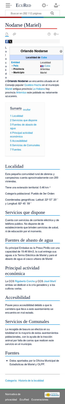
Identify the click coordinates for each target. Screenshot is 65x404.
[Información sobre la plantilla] (61, 50)
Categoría (10, 380)
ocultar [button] (27, 109)
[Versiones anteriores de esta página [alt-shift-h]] (49, 34)
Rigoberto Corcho (25, 281)
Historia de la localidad (31, 380)
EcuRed (23, 5)
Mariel (8, 88)
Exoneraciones (39, 399)
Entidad (15, 62)
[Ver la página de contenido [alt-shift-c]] (7, 34)
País (15, 65)
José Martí (50, 281)
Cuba (44, 57)
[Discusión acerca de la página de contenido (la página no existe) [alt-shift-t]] (14, 34)
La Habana (39, 88)
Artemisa (21, 92)
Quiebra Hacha (32, 85)
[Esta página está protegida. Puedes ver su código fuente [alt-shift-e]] (43, 34)
